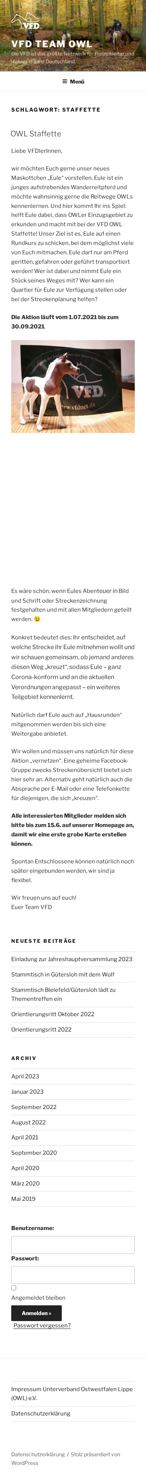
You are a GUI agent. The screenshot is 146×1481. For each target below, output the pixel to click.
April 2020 (25, 1168)
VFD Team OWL (52, 44)
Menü (77, 81)
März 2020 (25, 1183)
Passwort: (25, 1258)
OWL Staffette (35, 133)
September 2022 (34, 1107)
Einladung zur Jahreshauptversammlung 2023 (72, 959)
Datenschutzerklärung (40, 1413)
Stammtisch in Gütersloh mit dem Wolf (63, 974)
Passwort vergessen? (42, 1325)
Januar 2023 (27, 1091)
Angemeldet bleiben (38, 1297)
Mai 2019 (23, 1199)
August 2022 (28, 1122)
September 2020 (34, 1153)
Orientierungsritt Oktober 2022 (52, 1014)
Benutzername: (32, 1228)
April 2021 (24, 1137)
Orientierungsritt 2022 (41, 1029)
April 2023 (25, 1076)
